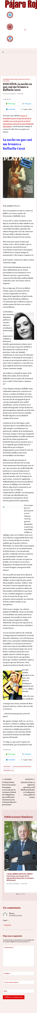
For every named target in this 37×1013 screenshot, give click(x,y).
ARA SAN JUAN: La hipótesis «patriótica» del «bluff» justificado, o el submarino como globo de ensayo (28, 788)
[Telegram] (10, 15)
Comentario (9, 947)
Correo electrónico (11, 982)
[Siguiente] (34, 857)
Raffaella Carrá (9, 770)
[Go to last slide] (7, 857)
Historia (15, 79)
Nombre (7, 973)
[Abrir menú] (25, 29)
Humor (21, 79)
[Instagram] (10, 27)
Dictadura (7, 766)
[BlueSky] (10, 39)
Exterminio (7, 79)
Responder (7, 925)
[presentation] (20, 846)
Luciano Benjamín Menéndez (22, 766)
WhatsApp (10, 104)
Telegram (26, 104)
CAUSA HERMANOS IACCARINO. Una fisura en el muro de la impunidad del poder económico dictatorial (20, 877)
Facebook (10, 109)
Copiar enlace (27, 109)
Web (5, 991)
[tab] (17, 894)
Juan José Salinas (10, 94)
